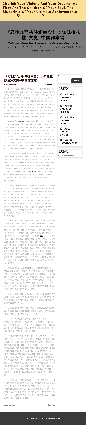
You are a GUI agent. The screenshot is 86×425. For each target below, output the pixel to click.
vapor (47, 46)
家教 (41, 236)
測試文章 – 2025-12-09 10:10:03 (67, 97)
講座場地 (22, 121)
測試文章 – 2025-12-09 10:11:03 (67, 120)
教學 (29, 268)
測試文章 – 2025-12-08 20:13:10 (67, 131)
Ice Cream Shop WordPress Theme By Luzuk (43, 418)
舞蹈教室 (35, 171)
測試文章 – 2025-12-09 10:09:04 (67, 109)
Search (60, 76)
